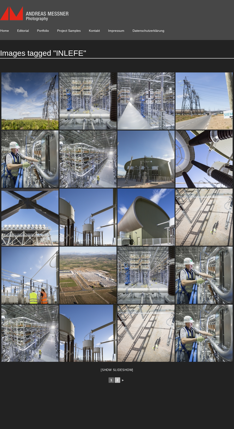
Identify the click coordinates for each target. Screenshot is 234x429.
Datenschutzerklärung (148, 30)
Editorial (23, 30)
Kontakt (94, 30)
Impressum (116, 30)
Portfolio (43, 30)
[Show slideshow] (117, 370)
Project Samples (69, 30)
